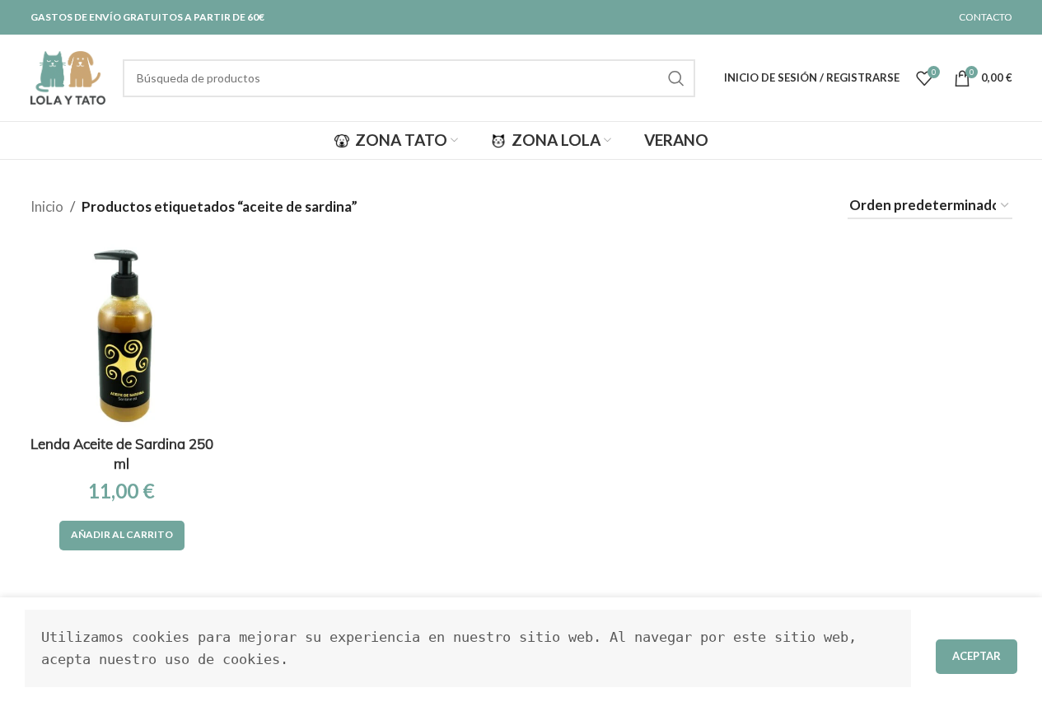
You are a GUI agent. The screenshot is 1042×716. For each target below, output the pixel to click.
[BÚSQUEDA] (676, 78)
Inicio (46, 206)
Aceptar (976, 655)
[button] (122, 535)
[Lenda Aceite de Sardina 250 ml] (121, 335)
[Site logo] (68, 76)
